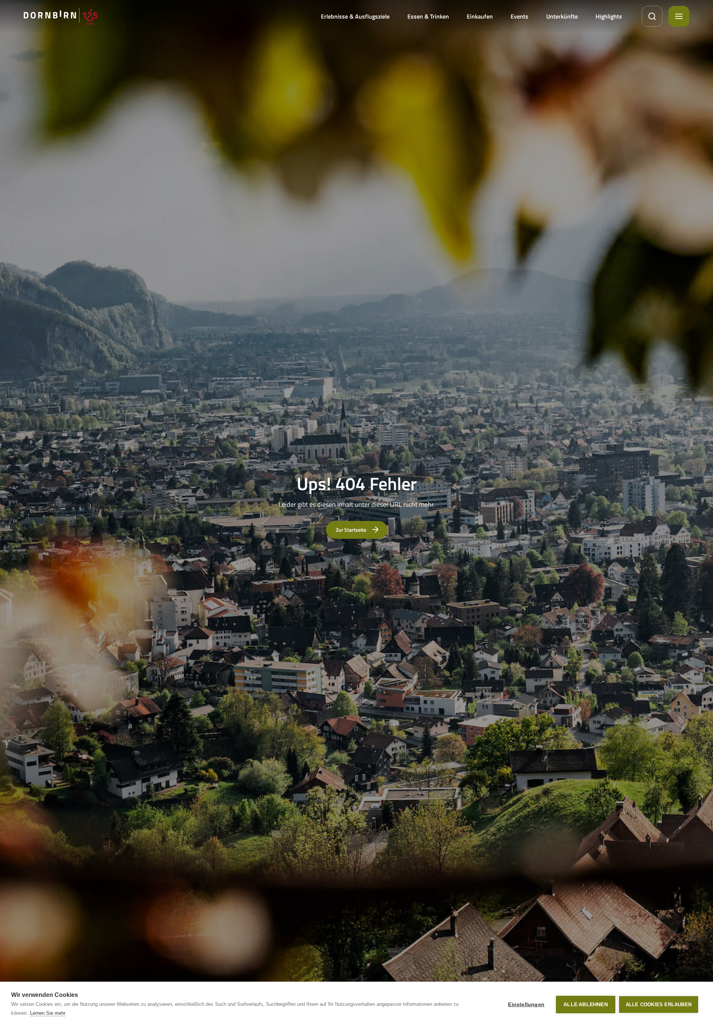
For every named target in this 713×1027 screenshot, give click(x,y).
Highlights (609, 16)
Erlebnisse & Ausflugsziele (355, 16)
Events (519, 16)
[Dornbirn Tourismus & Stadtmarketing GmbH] (60, 16)
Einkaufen (480, 16)
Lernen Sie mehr (47, 1013)
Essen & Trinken (428, 16)
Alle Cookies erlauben (658, 1004)
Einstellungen (526, 1004)
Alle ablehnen (585, 1004)
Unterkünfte (562, 16)
